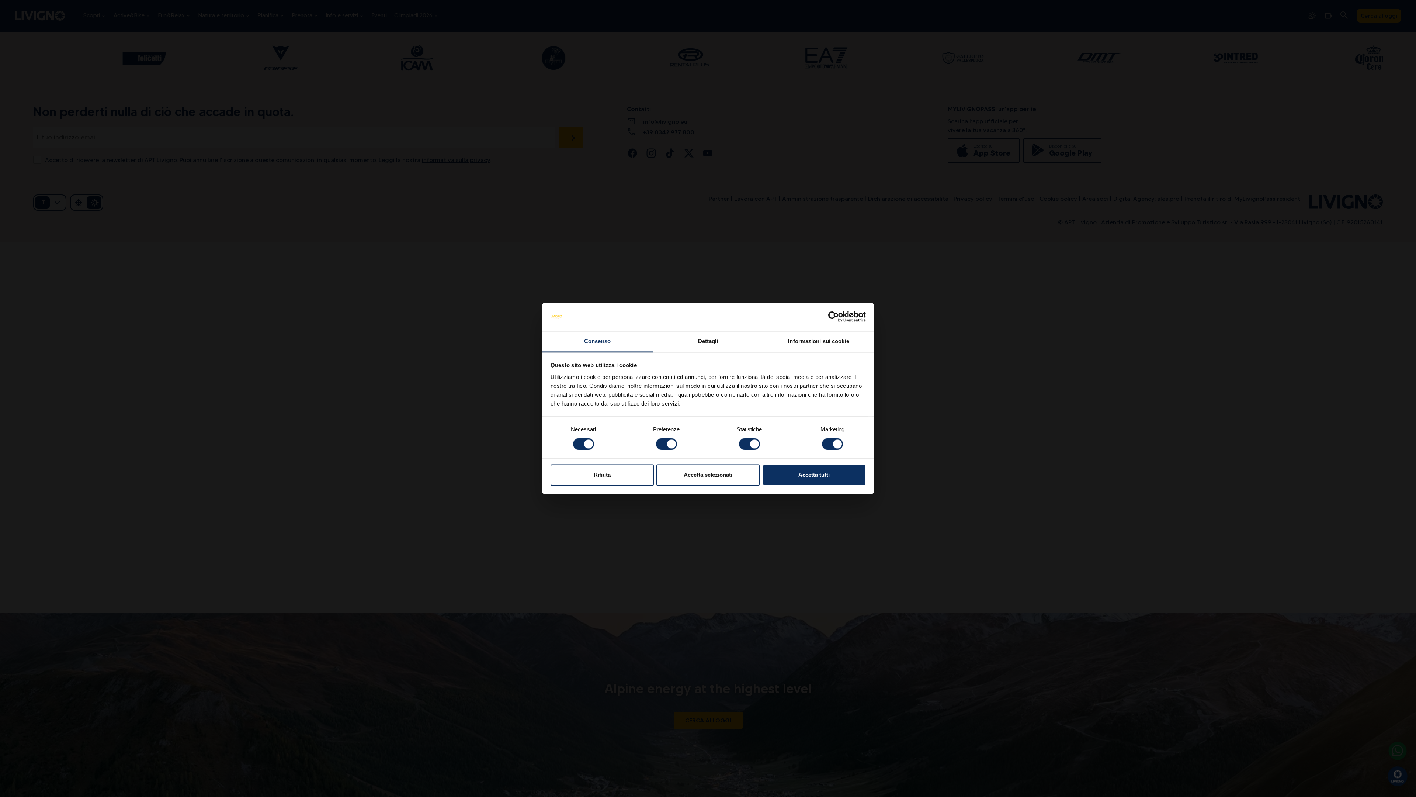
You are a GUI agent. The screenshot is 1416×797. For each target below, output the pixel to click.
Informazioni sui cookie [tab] (818, 341)
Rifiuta (602, 475)
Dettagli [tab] (708, 341)
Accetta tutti (814, 475)
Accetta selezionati (708, 475)
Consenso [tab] (597, 341)
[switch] (666, 444)
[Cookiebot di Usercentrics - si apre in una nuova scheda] (833, 316)
